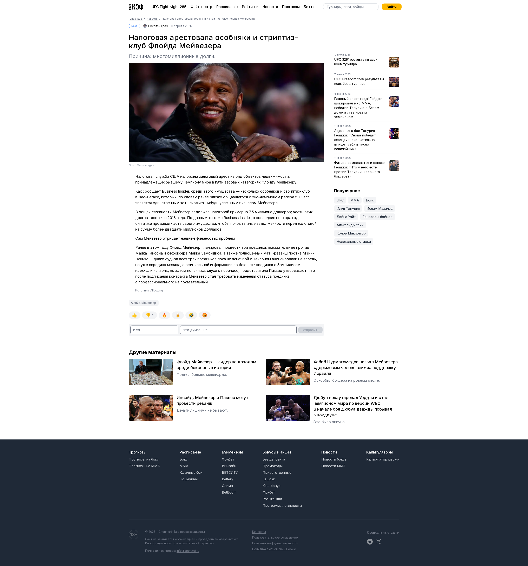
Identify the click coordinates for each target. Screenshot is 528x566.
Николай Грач (158, 26)
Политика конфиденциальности (275, 543)
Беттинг (311, 7)
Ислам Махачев (380, 208)
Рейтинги (250, 7)
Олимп (227, 486)
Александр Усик (350, 225)
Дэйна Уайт (346, 217)
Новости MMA (333, 466)
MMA (184, 466)
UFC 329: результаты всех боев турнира (355, 61)
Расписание (227, 7)
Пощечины (189, 479)
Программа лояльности (282, 505)
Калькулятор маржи (382, 459)
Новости (270, 7)
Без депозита (274, 459)
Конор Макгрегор (351, 233)
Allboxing (156, 290)
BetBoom (229, 492)
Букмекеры (232, 452)
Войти (392, 7)
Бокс (134, 25)
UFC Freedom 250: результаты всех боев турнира (359, 81)
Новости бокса (333, 459)
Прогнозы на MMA (144, 466)
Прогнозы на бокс (144, 459)
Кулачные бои (191, 472)
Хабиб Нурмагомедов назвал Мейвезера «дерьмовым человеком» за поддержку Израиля (356, 367)
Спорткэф (136, 18)
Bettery (227, 479)
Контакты (259, 531)
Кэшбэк (269, 479)
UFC (340, 200)
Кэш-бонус (271, 486)
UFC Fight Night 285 (169, 7)
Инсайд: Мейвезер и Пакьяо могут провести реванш (212, 400)
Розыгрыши (272, 499)
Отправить (310, 330)
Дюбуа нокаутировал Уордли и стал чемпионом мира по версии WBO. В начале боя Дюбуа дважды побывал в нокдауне (353, 406)
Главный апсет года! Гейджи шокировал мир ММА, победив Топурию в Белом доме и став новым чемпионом (358, 108)
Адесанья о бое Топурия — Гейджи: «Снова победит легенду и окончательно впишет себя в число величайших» (356, 140)
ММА (354, 200)
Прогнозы (291, 7)
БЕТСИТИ (230, 472)
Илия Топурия (348, 208)
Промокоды (273, 466)
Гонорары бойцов (377, 217)
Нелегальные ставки (354, 241)
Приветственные (277, 472)
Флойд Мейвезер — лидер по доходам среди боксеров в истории (216, 364)
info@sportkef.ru (188, 550)
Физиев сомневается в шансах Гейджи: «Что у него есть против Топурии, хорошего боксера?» (359, 169)
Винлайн (229, 466)
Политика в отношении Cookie (274, 549)
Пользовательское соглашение (275, 537)
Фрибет (269, 492)
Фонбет (228, 459)
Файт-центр (201, 7)
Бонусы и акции (277, 452)
